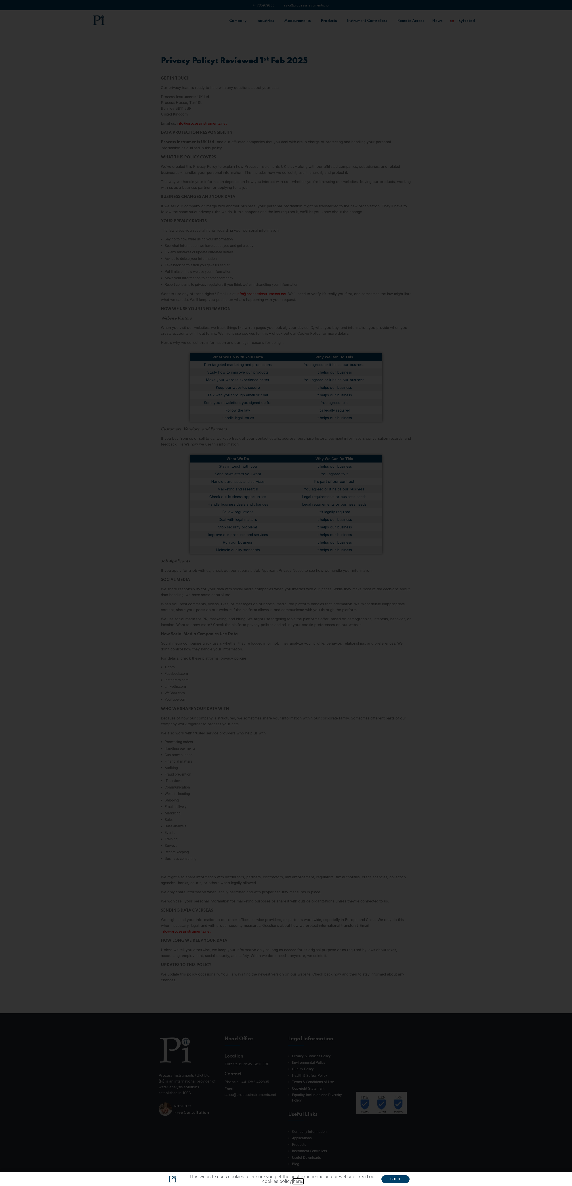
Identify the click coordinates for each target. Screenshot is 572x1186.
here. (298, 1181)
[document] (286, 593)
